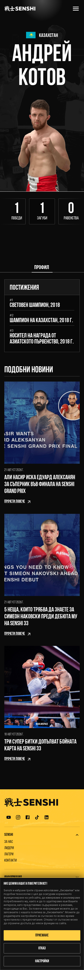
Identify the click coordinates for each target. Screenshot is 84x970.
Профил (41, 268)
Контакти (10, 861)
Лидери (9, 848)
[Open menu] (76, 8)
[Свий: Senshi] (77, 835)
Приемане (42, 936)
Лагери (8, 854)
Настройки (42, 961)
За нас (8, 842)
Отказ (42, 948)
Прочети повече (14, 501)
